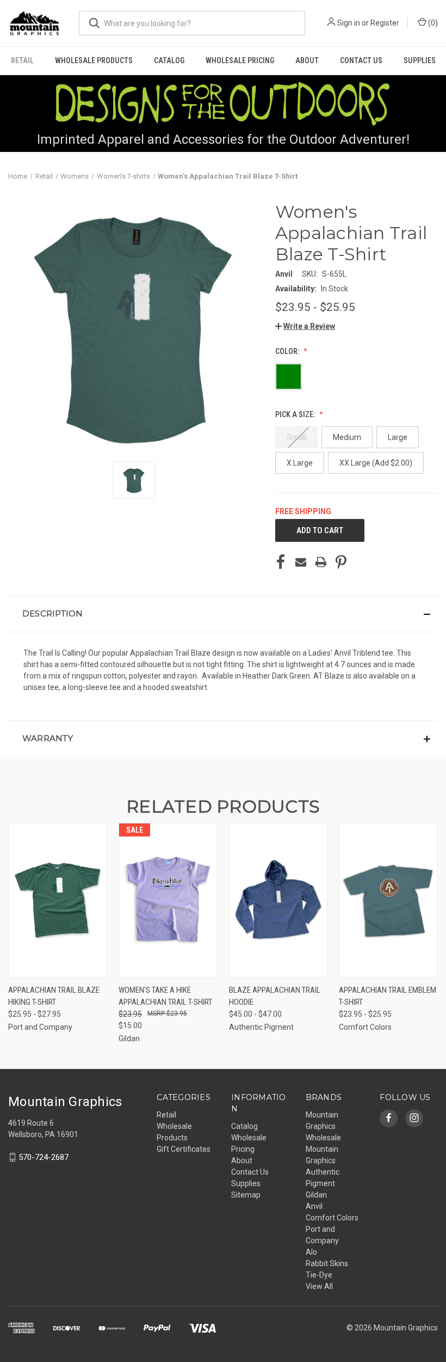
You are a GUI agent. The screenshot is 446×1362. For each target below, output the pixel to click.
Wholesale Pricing (240, 60)
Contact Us (361, 60)
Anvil (314, 1206)
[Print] (320, 562)
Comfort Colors (332, 1217)
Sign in (348, 23)
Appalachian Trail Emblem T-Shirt (387, 996)
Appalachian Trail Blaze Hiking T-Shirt (54, 996)
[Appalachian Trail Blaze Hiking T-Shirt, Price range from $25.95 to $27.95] (57, 900)
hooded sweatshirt (175, 687)
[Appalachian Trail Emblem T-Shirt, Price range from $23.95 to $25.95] (388, 900)
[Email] (300, 562)
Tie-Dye (319, 1275)
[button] (305, 326)
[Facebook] (280, 562)
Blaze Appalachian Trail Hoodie (274, 996)
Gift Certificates (183, 1149)
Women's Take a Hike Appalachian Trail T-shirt (165, 996)
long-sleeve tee (94, 687)
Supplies (420, 60)
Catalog (169, 60)
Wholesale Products (94, 60)
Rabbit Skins (327, 1263)
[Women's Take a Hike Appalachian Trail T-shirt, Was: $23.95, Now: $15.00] (168, 900)
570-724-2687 (43, 1157)
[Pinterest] (341, 562)
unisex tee (41, 687)
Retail (22, 60)
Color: (288, 351)
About (307, 60)
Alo (311, 1252)
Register (384, 23)
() (432, 23)
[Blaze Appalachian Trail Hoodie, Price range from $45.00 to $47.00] (278, 900)
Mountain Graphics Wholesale (323, 1126)
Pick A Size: (296, 414)
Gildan (316, 1194)
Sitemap (246, 1194)
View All (319, 1286)
